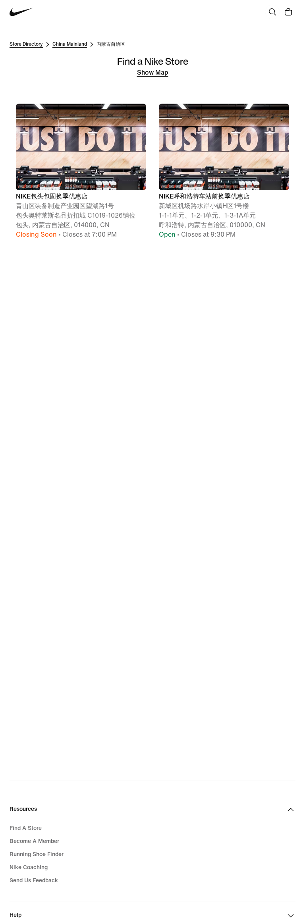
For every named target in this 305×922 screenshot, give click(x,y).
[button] (81, 171)
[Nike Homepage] (21, 12)
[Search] (272, 12)
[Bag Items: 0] (288, 12)
